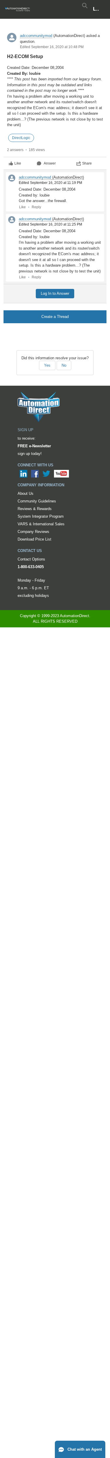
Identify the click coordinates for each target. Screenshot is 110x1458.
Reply (36, 207)
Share (87, 163)
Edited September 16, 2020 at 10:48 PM (52, 47)
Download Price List (34, 539)
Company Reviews (33, 531)
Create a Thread (55, 316)
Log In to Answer (55, 293)
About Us (25, 493)
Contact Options (31, 559)
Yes (47, 365)
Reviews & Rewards (35, 509)
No (64, 365)
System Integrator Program (41, 516)
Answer (50, 163)
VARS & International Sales (41, 524)
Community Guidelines (37, 501)
